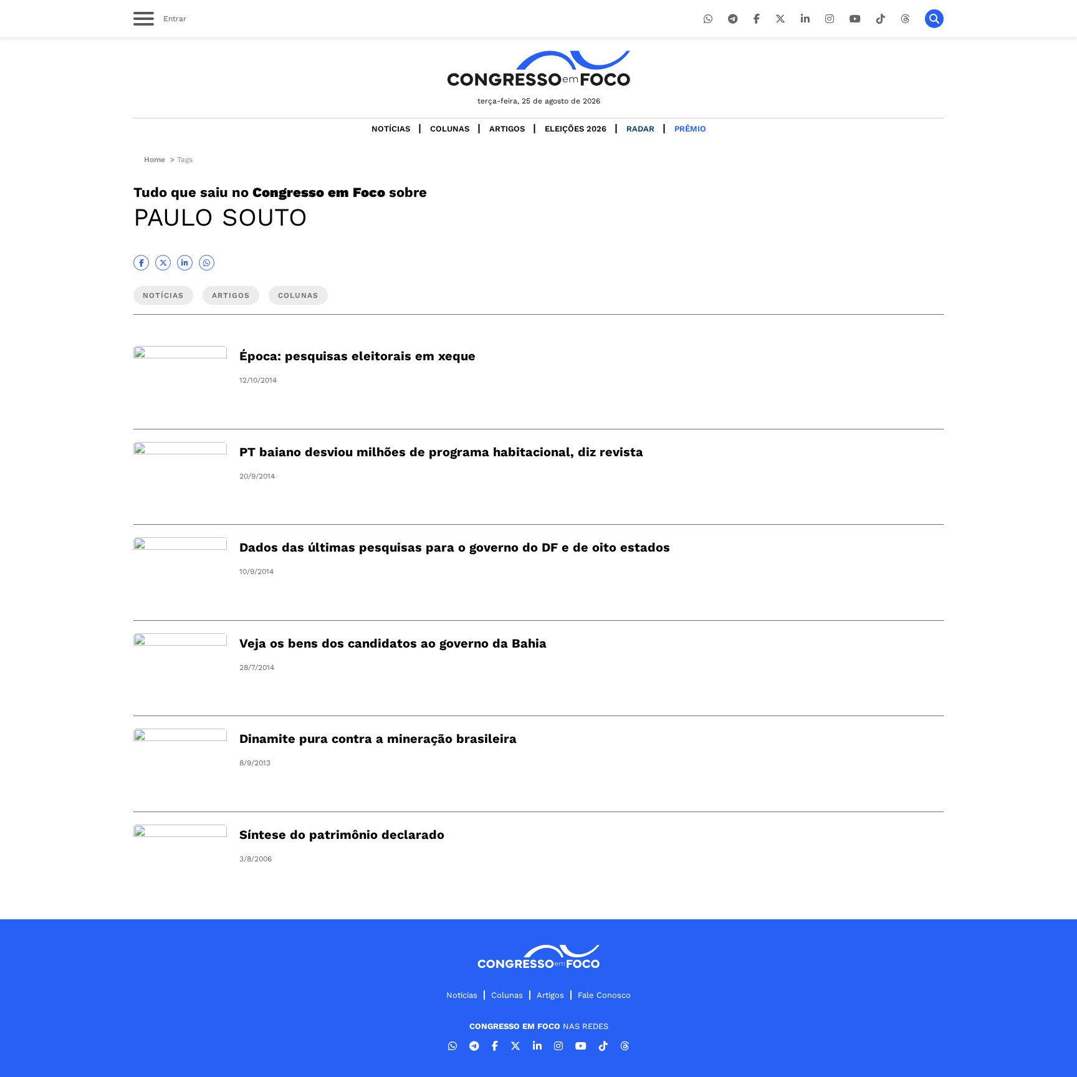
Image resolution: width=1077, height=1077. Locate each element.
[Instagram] (829, 19)
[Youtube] (855, 19)
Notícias (390, 128)
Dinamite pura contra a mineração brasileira (378, 738)
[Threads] (905, 19)
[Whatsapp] (708, 19)
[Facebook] (757, 19)
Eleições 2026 (575, 128)
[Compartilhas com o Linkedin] (185, 262)
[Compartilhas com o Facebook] (141, 262)
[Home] (538, 68)
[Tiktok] (880, 19)
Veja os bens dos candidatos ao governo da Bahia (393, 643)
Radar (640, 128)
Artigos (507, 128)
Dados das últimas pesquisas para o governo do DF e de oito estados (454, 547)
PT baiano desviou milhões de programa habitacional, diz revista (441, 451)
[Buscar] (934, 18)
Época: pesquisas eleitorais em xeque (357, 355)
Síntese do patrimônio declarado (341, 834)
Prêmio (690, 128)
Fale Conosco (604, 995)
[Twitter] (780, 19)
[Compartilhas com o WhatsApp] (206, 262)
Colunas (449, 128)
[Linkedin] (805, 19)
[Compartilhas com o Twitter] (163, 262)
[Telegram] (733, 19)
